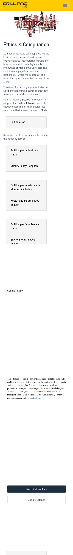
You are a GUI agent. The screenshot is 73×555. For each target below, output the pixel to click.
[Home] (15, 4)
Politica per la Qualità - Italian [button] (24, 152)
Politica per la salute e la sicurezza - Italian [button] (25, 187)
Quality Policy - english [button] (24, 165)
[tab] (26, 122)
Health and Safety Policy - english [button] (26, 202)
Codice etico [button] (18, 122)
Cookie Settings (36, 499)
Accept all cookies (36, 489)
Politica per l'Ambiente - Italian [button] (25, 226)
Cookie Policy (35, 398)
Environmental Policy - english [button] (24, 241)
